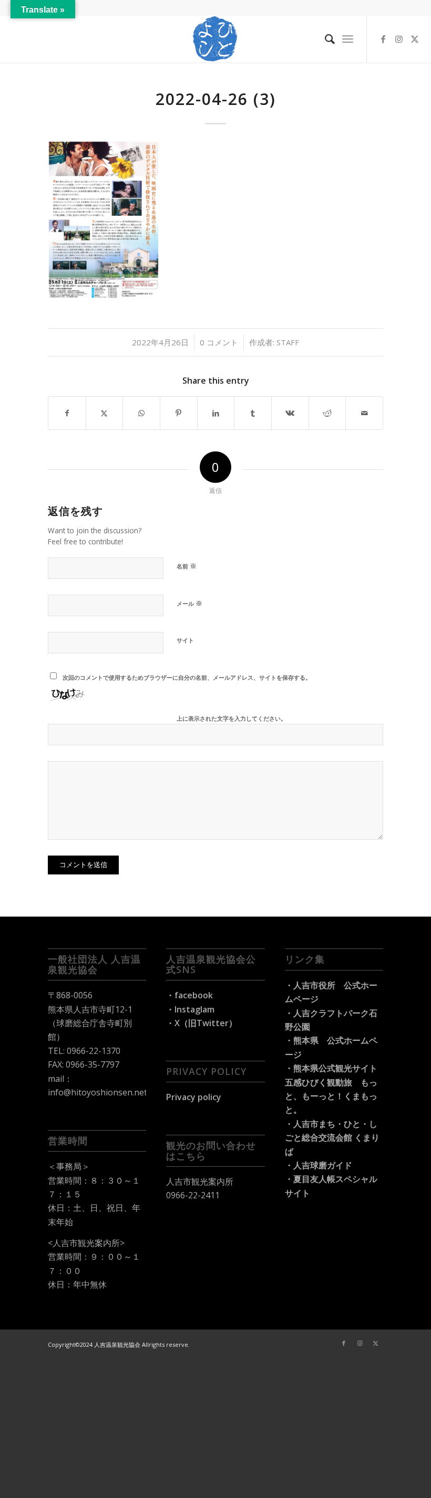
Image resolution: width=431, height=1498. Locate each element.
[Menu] (347, 39)
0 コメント (219, 342)
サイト (185, 640)
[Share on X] (104, 413)
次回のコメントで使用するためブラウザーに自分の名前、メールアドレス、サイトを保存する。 (187, 677)
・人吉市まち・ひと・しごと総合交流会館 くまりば (332, 1137)
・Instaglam (190, 1009)
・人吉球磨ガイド (318, 1165)
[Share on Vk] (290, 413)
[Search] (324, 38)
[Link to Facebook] (383, 39)
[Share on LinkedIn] (216, 413)
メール (189, 603)
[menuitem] (324, 38)
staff (287, 342)
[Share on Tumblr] (252, 413)
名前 (187, 566)
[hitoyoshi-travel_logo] (215, 38)
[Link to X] (415, 39)
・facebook (189, 995)
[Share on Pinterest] (178, 413)
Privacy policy (193, 1097)
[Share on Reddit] (327, 413)
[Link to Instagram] (399, 39)
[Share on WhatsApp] (141, 413)
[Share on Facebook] (67, 413)
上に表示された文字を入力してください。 (231, 718)
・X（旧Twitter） (201, 1023)
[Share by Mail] (364, 413)
